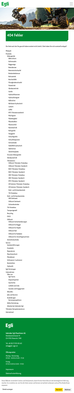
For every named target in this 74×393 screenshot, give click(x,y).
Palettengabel (12, 119)
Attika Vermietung (12, 303)
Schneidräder (12, 143)
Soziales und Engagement (16, 289)
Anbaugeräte (11, 56)
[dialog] (37, 385)
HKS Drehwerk (13, 198)
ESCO (9, 216)
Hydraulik (10, 266)
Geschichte (11, 283)
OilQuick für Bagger (14, 225)
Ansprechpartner (13, 280)
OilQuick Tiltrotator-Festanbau (18, 163)
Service (8, 243)
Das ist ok (59, 390)
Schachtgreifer (13, 137)
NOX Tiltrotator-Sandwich (16, 172)
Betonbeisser (12, 67)
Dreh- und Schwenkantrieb (16, 190)
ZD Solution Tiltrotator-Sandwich (18, 187)
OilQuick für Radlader (15, 234)
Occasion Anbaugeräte (14, 155)
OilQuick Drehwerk (14, 201)
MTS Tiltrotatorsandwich (16, 113)
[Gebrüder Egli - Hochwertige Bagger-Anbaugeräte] (37, 325)
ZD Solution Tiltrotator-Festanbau (19, 184)
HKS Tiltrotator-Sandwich (16, 178)
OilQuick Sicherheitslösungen (17, 222)
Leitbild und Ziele (13, 286)
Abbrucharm (12, 58)
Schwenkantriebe (13, 204)
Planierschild (12, 125)
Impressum (10, 369)
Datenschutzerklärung (13, 373)
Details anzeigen (8, 389)
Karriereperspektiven (14, 300)
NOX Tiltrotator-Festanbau (16, 169)
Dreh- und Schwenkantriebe (16, 196)
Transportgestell (12, 210)
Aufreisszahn (12, 61)
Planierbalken (12, 122)
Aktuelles (10, 292)
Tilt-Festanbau (13, 193)
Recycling (10, 213)
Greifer (10, 92)
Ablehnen (67, 390)
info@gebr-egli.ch (12, 346)
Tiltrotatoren (11, 161)
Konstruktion (11, 263)
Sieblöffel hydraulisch (15, 146)
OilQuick (10, 219)
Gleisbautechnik (13, 88)
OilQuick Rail (12, 231)
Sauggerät (11, 134)
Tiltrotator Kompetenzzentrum (15, 309)
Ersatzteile (10, 248)
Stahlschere (12, 149)
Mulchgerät (12, 116)
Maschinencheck (12, 254)
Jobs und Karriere (12, 295)
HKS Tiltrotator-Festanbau (16, 175)
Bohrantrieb (12, 77)
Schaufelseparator (14, 140)
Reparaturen (11, 251)
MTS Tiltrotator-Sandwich (16, 181)
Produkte (9, 54)
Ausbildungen (11, 298)
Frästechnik (12, 85)
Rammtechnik (12, 128)
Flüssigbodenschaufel (15, 82)
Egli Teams (11, 277)
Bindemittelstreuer (14, 73)
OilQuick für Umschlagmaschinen (18, 237)
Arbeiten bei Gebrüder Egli (15, 306)
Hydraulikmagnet (13, 98)
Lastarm (10, 107)
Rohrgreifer (12, 131)
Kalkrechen (11, 101)
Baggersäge (12, 64)
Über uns (10, 274)
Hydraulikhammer (14, 95)
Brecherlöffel (12, 80)
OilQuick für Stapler (14, 228)
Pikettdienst (11, 257)
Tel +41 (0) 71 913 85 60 (14, 343)
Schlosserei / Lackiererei (14, 260)
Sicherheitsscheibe (13, 240)
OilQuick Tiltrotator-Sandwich (17, 166)
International (10, 312)
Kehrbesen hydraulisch (15, 104)
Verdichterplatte (13, 152)
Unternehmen (10, 272)
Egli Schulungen (11, 269)
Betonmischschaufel (14, 70)
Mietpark (8, 51)
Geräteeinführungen (13, 245)
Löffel (10, 110)
